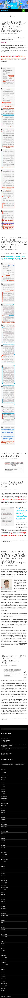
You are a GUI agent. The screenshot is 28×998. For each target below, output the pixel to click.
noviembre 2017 (4, 910)
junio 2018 (3, 894)
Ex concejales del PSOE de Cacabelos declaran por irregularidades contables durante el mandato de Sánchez (13, 763)
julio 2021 (3, 807)
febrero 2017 (3, 929)
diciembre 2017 (4, 908)
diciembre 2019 (4, 852)
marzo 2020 (3, 845)
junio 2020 (3, 838)
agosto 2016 (3, 941)
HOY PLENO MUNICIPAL (6, 740)
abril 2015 (3, 974)
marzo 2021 (3, 817)
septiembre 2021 (4, 803)
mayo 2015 (3, 971)
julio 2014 (3, 990)
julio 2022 (3, 779)
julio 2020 (3, 836)
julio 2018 (3, 892)
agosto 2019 (3, 861)
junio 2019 (3, 866)
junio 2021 (3, 810)
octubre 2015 (3, 962)
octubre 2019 (3, 857)
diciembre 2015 (4, 957)
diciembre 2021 (4, 796)
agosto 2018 (3, 889)
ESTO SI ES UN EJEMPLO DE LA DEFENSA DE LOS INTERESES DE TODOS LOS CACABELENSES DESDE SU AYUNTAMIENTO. (14, 242)
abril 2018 (3, 899)
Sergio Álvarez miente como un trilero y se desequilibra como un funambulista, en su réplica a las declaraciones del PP (13, 557)
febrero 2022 (3, 791)
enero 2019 (3, 878)
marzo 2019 (3, 873)
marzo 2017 (3, 927)
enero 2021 (3, 821)
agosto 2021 (3, 805)
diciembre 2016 (4, 934)
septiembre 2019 (4, 859)
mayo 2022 (3, 784)
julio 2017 (3, 917)
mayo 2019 (3, 868)
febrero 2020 (3, 847)
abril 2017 (3, 924)
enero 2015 (3, 981)
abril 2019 (3, 871)
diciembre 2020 (4, 824)
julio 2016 (3, 943)
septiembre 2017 (4, 915)
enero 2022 (3, 793)
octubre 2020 (3, 828)
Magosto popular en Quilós (6, 737)
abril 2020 (3, 843)
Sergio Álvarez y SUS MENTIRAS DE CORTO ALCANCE (12, 484)
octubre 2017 (3, 913)
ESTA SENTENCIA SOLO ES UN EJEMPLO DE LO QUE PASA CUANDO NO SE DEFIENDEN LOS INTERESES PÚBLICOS (13, 27)
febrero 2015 (3, 978)
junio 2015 (3, 969)
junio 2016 (3, 946)
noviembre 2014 (4, 985)
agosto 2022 (3, 777)
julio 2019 (3, 864)
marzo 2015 (3, 976)
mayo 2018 (3, 896)
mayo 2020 (3, 840)
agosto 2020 (3, 833)
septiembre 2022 (4, 775)
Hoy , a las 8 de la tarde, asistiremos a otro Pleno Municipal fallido (14, 659)
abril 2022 (3, 786)
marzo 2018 (3, 901)
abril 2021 (3, 814)
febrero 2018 (3, 903)
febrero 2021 (3, 819)
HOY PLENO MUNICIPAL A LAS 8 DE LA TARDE (13, 454)
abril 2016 (3, 950)
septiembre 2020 (4, 831)
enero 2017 (3, 932)
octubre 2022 (3, 772)
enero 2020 (3, 850)
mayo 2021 (3, 812)
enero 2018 (3, 906)
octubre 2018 (3, 885)
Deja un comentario (13, 33)
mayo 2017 (3, 922)
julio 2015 (3, 967)
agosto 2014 (3, 988)
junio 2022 (3, 782)
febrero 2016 (3, 955)
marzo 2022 (3, 789)
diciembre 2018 (4, 880)
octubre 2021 (3, 800)
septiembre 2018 (4, 887)
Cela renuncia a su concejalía (6, 753)
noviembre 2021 (4, 798)
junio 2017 (3, 920)
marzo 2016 (3, 953)
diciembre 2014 (4, 983)
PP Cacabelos (4, 10)
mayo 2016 (3, 948)
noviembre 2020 (4, 826)
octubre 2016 (3, 939)
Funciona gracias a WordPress (6, 996)
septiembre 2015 (4, 964)
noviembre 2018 (4, 882)
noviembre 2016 (4, 936)
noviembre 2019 (4, 854)
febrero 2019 (3, 875)
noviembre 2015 (4, 960)
